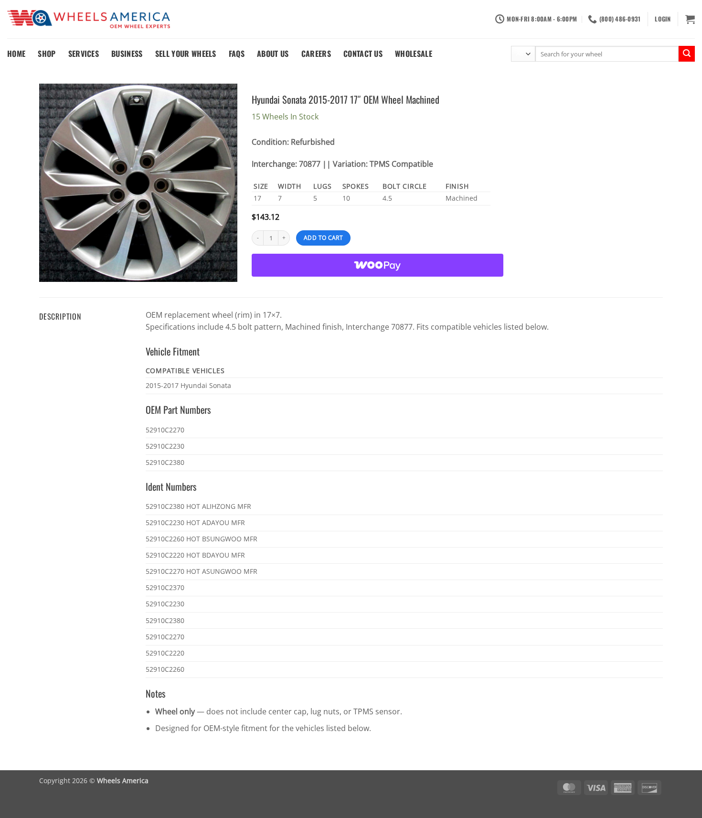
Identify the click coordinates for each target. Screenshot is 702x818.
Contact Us (363, 53)
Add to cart (323, 238)
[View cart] (690, 19)
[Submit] (687, 54)
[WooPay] (377, 265)
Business (127, 53)
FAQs (237, 53)
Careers (316, 53)
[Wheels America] (88, 19)
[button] (662, 19)
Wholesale (413, 53)
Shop (46, 53)
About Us (273, 53)
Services (83, 53)
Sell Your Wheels (185, 53)
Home (16, 53)
